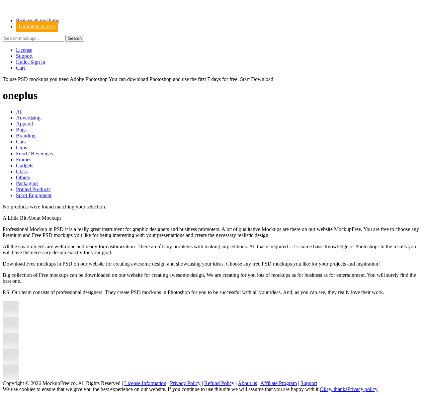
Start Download (256, 79)
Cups (21, 147)
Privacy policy (362, 389)
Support (24, 56)
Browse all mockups (37, 20)
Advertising (28, 117)
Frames (23, 159)
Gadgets (24, 165)
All (19, 112)
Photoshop (160, 79)
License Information (145, 383)
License (24, 50)
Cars (21, 141)
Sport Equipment (33, 195)
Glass (22, 171)
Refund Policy (219, 383)
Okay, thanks (333, 389)
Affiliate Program (278, 383)
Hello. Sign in (30, 62)
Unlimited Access (37, 26)
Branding (26, 135)
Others (23, 177)
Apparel (24, 123)
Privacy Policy (185, 383)
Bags (21, 129)
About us (247, 383)
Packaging (27, 183)
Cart (20, 68)
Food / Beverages (34, 153)
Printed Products (33, 189)
